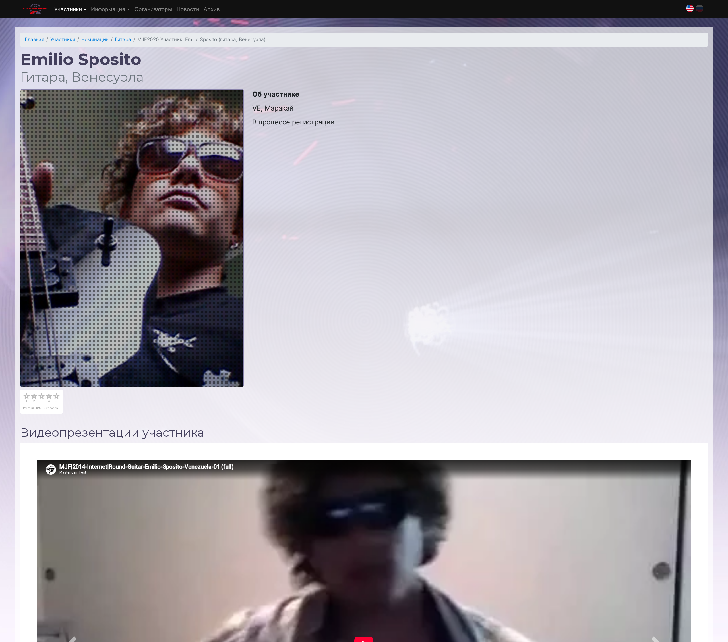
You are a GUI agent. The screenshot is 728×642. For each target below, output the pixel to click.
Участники (68, 9)
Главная (34, 39)
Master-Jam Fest (35, 9)
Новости (188, 9)
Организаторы (153, 9)
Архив (212, 9)
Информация (108, 9)
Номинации (95, 39)
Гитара (123, 39)
